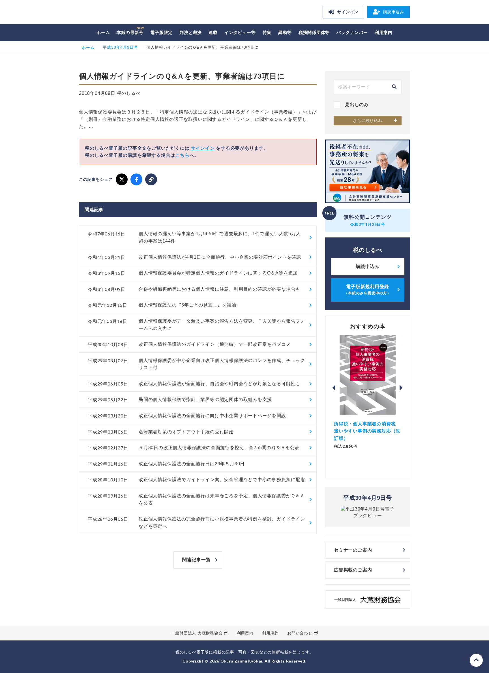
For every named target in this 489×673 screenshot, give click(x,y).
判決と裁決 (190, 32)
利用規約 (270, 633)
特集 (267, 32)
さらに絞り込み (367, 120)
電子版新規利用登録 (367, 289)
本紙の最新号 (130, 32)
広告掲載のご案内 (353, 569)
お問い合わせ (299, 633)
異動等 (284, 32)
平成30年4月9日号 (120, 47)
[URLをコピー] (151, 179)
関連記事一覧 (196, 559)
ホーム (103, 32)
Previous (334, 387)
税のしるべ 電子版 (118, 12)
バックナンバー (352, 32)
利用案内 (384, 32)
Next (401, 387)
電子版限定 (161, 32)
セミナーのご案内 (353, 550)
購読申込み (393, 12)
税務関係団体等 (314, 32)
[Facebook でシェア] (136, 179)
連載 (213, 32)
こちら (182, 155)
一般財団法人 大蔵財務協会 (196, 633)
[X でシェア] (122, 179)
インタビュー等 (240, 32)
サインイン (347, 12)
